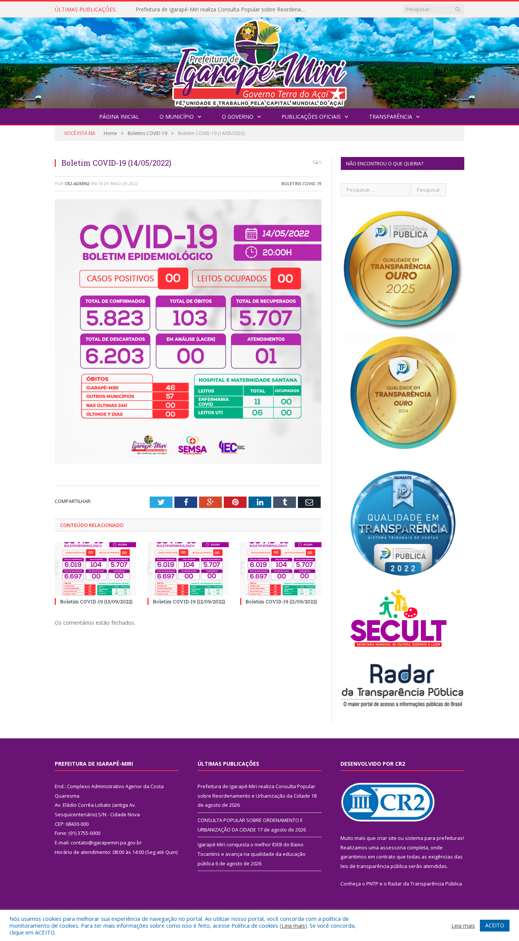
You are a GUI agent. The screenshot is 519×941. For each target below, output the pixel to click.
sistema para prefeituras (434, 838)
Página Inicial (119, 116)
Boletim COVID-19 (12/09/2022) (189, 601)
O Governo (237, 116)
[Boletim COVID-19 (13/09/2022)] (95, 568)
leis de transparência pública (373, 866)
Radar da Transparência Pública (425, 883)
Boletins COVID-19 (301, 183)
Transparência (390, 116)
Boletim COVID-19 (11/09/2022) (281, 601)
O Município (177, 116)
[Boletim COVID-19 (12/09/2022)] (188, 568)
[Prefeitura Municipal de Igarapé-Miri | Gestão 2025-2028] (259, 61)
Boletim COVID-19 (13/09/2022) (96, 601)
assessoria (393, 847)
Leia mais (293, 925)
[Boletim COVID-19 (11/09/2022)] (280, 568)
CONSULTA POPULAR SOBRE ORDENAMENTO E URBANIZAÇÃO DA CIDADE (223, 9)
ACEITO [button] (494, 925)
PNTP (372, 883)
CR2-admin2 (77, 183)
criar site (387, 838)
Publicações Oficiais (311, 116)
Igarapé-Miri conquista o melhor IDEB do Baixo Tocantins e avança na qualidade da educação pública (251, 853)
